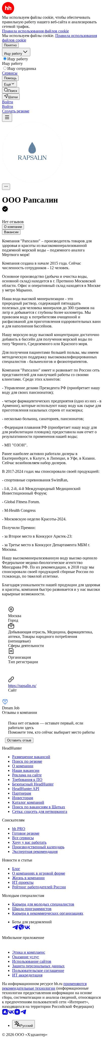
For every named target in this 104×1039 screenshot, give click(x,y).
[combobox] (23, 1024)
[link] (10, 90)
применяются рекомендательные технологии (44, 986)
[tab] (13, 226)
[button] (7, 102)
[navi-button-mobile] (7, 117)
